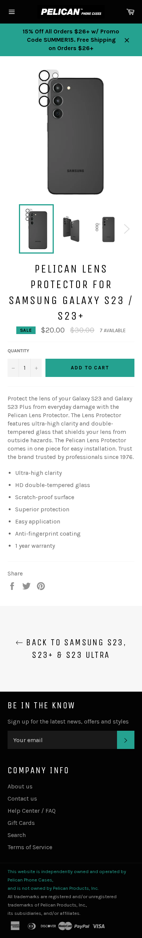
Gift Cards (21, 822)
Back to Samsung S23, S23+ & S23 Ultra (74, 648)
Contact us (22, 798)
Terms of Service (30, 847)
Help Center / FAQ (32, 810)
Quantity (18, 350)
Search (17, 835)
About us (20, 786)
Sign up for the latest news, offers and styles (68, 721)
